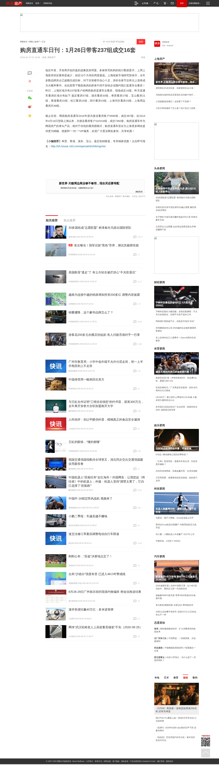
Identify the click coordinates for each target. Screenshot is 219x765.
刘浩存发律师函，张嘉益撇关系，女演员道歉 (176, 471)
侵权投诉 (169, 761)
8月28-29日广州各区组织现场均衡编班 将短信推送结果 (105, 591)
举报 (143, 57)
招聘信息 (107, 761)
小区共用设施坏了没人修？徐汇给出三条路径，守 (176, 108)
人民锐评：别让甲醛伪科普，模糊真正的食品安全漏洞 (104, 419)
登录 (182, 3)
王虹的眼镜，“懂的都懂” (84, 442)
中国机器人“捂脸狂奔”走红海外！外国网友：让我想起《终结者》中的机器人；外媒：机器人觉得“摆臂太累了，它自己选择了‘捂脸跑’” (107, 481)
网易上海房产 (34, 42)
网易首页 (29, 3)
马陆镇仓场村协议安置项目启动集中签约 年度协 (176, 95)
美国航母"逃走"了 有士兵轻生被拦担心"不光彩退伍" (102, 272)
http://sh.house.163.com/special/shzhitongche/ (78, 146)
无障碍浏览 (47, 3)
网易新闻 (165, 42)
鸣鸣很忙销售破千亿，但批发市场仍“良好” (175, 321)
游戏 (185, 677)
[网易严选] (156, 3)
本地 (156, 677)
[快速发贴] (30, 73)
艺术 (166, 677)
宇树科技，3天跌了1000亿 (168, 541)
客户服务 (116, 761)
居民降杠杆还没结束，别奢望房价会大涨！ (77, 188)
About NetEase (78, 761)
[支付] (165, 3)
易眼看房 (139, 191)
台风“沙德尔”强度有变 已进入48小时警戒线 (97, 574)
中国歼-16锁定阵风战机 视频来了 (90, 498)
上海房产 (159, 58)
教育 (176, 677)
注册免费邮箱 (194, 3)
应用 (37, 3)
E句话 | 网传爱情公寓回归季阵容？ (172, 454)
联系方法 (98, 761)
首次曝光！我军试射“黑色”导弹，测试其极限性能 (106, 245)
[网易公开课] (145, 3)
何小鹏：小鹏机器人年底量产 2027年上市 (175, 534)
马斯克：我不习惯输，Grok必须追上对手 (175, 518)
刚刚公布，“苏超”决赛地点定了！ (90, 556)
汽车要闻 (159, 556)
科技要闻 (159, 488)
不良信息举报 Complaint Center (143, 761)
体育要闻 (159, 348)
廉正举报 (160, 761)
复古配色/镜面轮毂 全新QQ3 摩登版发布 (174, 605)
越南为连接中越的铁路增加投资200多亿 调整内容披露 (104, 294)
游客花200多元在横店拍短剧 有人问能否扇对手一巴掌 (104, 334)
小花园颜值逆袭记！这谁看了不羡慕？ (173, 101)
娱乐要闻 (159, 425)
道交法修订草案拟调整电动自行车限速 (94, 534)
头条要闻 (159, 168)
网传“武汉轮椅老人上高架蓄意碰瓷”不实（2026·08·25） (105, 627)
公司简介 (89, 761)
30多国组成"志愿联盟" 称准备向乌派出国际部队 (100, 227)
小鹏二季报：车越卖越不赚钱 (88, 516)
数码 (195, 677)
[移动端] (136, 3)
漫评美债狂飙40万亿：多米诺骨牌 (91, 609)
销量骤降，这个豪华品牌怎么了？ (91, 312)
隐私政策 (124, 761)
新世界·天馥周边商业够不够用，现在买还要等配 (89, 183)
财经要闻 (159, 282)
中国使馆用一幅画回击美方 (86, 379)
